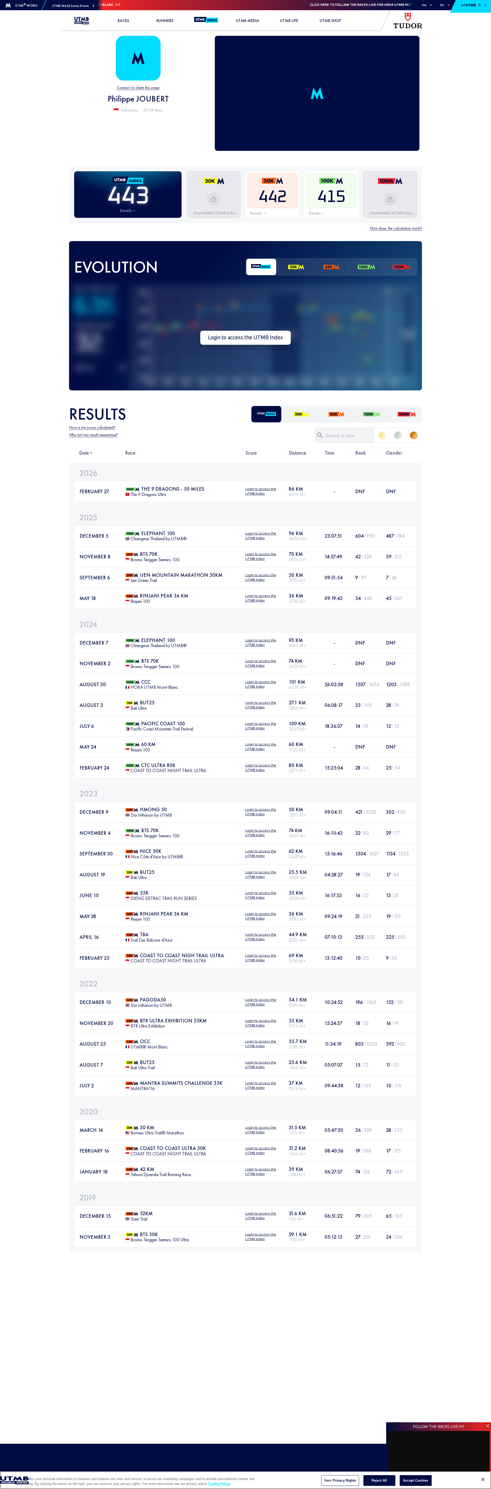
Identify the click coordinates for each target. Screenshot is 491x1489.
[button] (73, 6)
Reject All (379, 1480)
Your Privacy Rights (340, 1480)
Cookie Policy (219, 1484)
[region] (245, 1480)
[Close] (482, 1479)
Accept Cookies (415, 1480)
